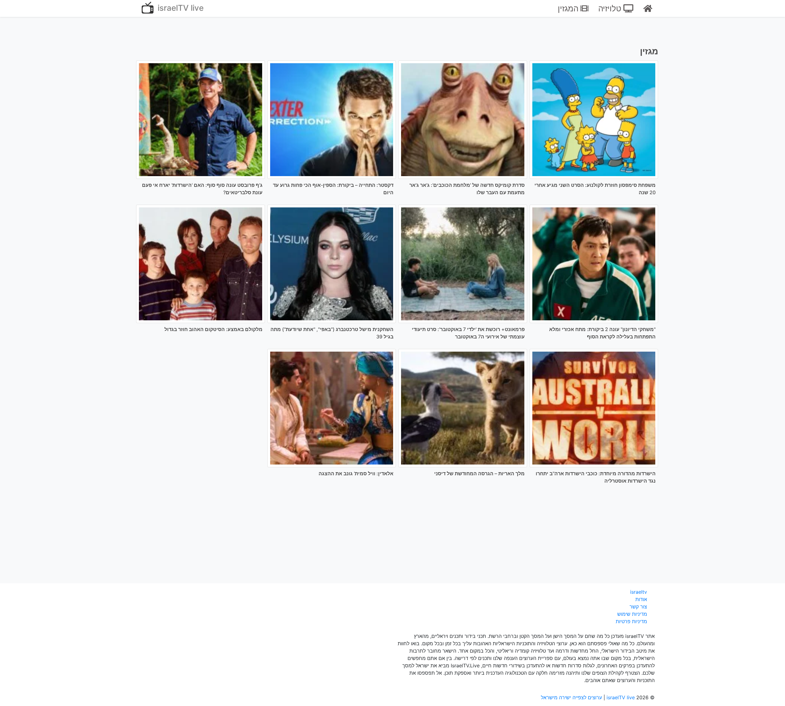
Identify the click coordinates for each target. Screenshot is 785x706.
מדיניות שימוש (632, 614)
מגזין (649, 51)
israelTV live (179, 8)
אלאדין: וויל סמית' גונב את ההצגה (356, 473)
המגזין (569, 8)
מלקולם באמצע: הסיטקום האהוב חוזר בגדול (213, 329)
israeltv (638, 592)
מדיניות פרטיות (631, 621)
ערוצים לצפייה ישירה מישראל (571, 697)
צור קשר (638, 607)
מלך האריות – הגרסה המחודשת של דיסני (479, 473)
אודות (641, 599)
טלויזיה (610, 8)
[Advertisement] (392, 538)
